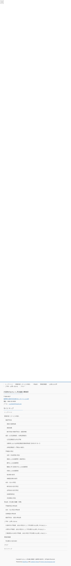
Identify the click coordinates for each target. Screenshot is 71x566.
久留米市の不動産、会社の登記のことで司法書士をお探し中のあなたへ (26, 525)
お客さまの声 (53, 384)
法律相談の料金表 (11, 513)
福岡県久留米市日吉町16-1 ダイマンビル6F (16, 399)
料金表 (36, 384)
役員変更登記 (11, 494)
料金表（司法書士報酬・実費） (13, 502)
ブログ (22, 386)
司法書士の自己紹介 (11, 541)
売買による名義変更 (12, 470)
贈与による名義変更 (12, 463)
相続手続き (9, 420)
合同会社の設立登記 (12, 490)
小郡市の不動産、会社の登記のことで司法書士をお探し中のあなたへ (26, 529)
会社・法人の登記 (11, 482)
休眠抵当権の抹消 (12, 478)
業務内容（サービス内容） (23, 384)
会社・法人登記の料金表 (13, 509)
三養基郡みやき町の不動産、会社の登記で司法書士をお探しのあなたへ (26, 533)
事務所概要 (43, 384)
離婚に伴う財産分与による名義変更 (17, 467)
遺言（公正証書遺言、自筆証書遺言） (17, 435)
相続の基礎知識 (11, 424)
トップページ (9, 384)
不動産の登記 (9, 451)
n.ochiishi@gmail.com (15, 404)
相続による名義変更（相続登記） (16, 459)
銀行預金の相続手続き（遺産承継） (17, 431)
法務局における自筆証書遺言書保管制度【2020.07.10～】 (24, 443)
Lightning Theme (35, 561)
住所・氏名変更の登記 (13, 455)
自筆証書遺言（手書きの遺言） (16, 447)
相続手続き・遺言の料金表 (13, 517)
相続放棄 (9, 428)
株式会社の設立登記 (12, 486)
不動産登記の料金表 (11, 506)
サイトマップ (8, 549)
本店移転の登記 (11, 498)
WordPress (25, 561)
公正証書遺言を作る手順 (14, 439)
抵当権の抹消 (11, 474)
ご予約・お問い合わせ (11, 386)
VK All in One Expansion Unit (47, 561)
